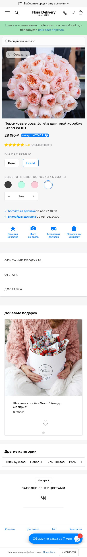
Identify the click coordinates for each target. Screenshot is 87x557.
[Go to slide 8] (54, 115)
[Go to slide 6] (48, 115)
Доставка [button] (13, 289)
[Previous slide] (7, 83)
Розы (73, 462)
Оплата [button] (11, 275)
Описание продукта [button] (23, 260)
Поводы (36, 462)
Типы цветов (55, 462)
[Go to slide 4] (42, 115)
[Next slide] (80, 83)
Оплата (10, 529)
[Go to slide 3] (39, 115)
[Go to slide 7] (51, 115)
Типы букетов (16, 462)
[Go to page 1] (43, 432)
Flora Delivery (43, 13)
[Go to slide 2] (35, 115)
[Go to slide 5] (45, 115)
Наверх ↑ (43, 480)
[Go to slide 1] (32, 115)
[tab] (43, 260)
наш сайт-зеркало (51, 30)
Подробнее (49, 552)
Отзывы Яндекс (41, 145)
